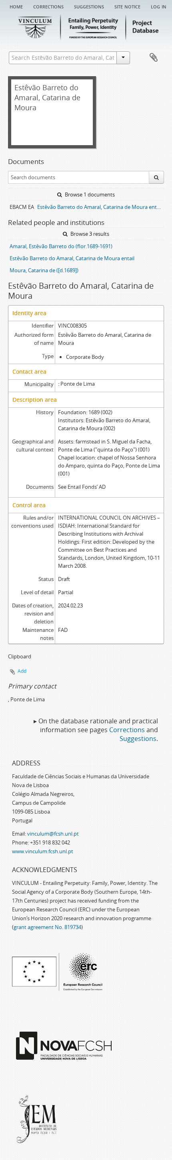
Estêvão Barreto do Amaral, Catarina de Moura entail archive (100, 207)
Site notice (127, 6)
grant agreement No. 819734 (47, 927)
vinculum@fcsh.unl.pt (53, 833)
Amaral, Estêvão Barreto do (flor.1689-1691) (61, 246)
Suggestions (89, 6)
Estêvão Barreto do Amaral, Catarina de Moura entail (72, 258)
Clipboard (154, 58)
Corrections (48, 6)
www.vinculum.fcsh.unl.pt (42, 851)
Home (16, 6)
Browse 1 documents (89, 194)
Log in (158, 6)
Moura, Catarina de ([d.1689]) (44, 270)
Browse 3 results (89, 233)
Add (22, 671)
